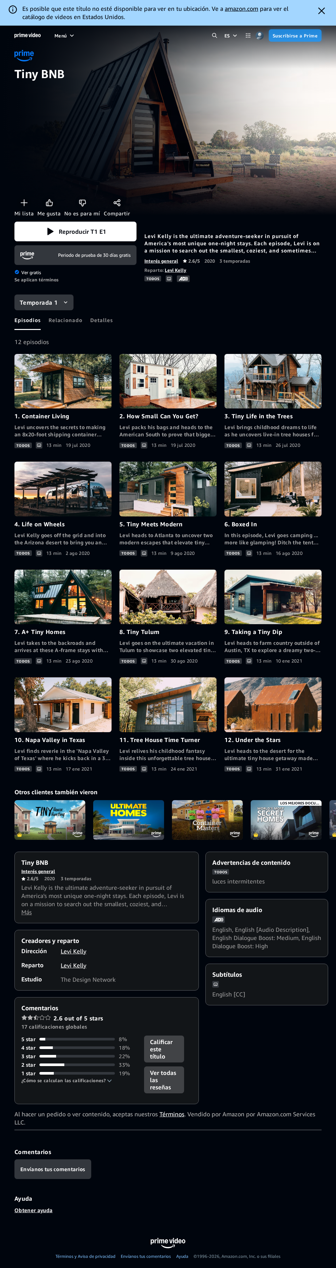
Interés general (161, 261)
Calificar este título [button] (161, 1049)
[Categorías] (248, 35)
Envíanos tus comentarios (146, 1256)
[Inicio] (27, 35)
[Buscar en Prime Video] (214, 35)
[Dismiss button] (321, 11)
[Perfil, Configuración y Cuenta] (259, 35)
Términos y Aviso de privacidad (85, 1256)
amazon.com (241, 8)
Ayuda (182, 1256)
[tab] (27, 320)
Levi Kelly (175, 270)
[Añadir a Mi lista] (24, 202)
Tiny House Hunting (49, 820)
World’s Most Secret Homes (286, 820)
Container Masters (207, 820)
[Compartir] (117, 202)
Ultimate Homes (128, 820)
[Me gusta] (49, 202)
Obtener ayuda (33, 1210)
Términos (171, 1114)
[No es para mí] (82, 202)
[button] (75, 231)
